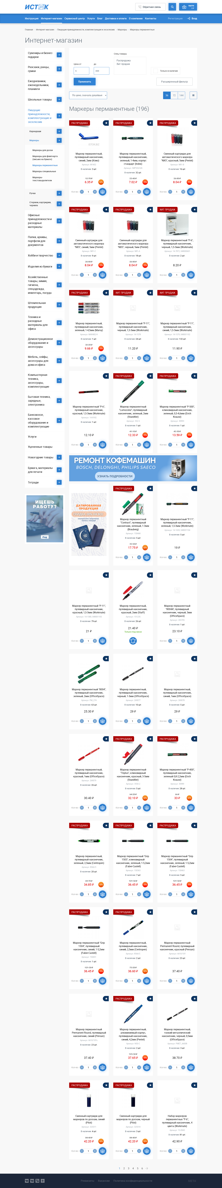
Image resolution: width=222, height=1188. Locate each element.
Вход (194, 18)
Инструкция (32, 18)
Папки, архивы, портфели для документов (37, 241)
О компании (136, 18)
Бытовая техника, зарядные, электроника (39, 400)
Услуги (91, 18)
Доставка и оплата (116, 18)
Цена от (77, 64)
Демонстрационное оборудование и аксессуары (40, 342)
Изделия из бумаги (40, 266)
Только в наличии (169, 70)
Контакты (150, 18)
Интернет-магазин (51, 18)
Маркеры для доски (42, 150)
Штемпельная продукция (37, 305)
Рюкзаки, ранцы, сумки (38, 69)
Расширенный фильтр (174, 81)
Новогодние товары (40, 457)
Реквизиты (87, 1180)
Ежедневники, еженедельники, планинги (38, 85)
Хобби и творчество (40, 255)
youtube (43, 1181)
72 (174, 95)
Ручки (32, 193)
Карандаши (35, 131)
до (95, 64)
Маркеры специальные (44, 171)
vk (27, 1181)
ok (37, 1181)
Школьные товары (40, 99)
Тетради (33, 482)
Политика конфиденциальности (132, 1180)
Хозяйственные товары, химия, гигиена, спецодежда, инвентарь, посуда (39, 285)
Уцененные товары (40, 446)
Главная (29, 29)
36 (167, 95)
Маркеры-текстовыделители (42, 179)
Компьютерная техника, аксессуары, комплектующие (38, 380)
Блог (100, 18)
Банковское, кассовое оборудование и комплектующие (38, 420)
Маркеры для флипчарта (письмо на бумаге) (45, 158)
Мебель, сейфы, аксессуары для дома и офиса (38, 360)
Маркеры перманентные (45, 165)
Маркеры (122, 29)
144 (181, 95)
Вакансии (104, 1180)
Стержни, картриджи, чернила (40, 204)
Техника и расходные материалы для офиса (38, 322)
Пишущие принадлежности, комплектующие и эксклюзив (86, 29)
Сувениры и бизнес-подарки (40, 55)
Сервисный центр (74, 18)
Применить (84, 81)
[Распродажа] (130, 60)
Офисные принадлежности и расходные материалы (40, 221)
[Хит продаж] (130, 64)
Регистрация (175, 18)
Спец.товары (120, 53)
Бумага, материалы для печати (40, 470)
